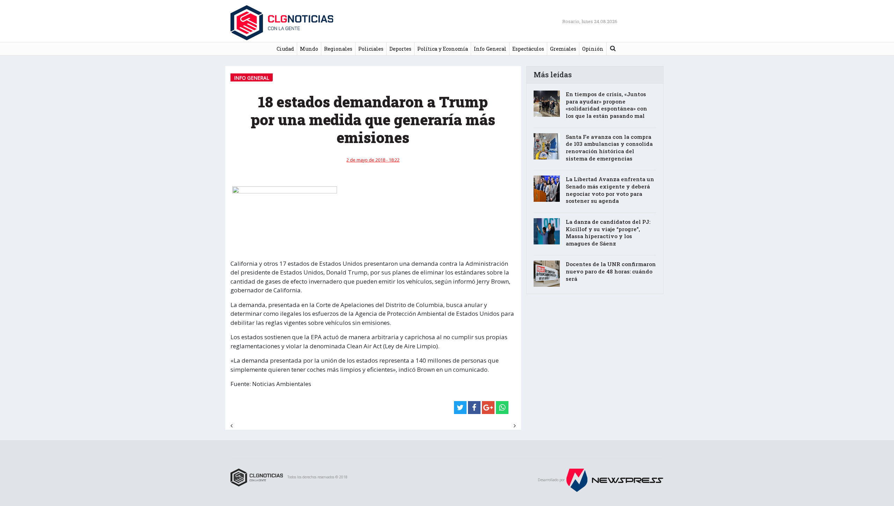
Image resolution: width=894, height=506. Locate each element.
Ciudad (285, 48)
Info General (490, 48)
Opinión (592, 48)
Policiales (370, 48)
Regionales (338, 48)
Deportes (400, 48)
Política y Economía (442, 48)
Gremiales (563, 48)
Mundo (309, 48)
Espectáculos (528, 48)
